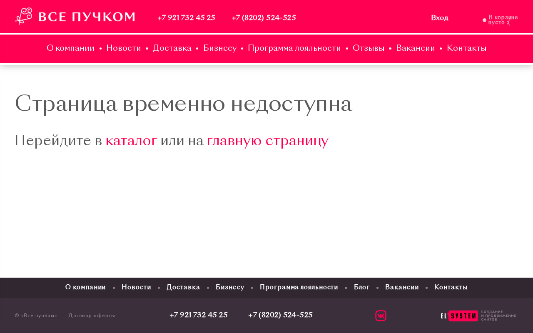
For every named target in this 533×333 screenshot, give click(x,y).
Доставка (172, 49)
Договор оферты (91, 315)
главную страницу (268, 142)
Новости (123, 49)
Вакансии (415, 49)
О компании (71, 49)
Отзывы (368, 49)
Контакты (466, 49)
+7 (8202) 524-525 (264, 18)
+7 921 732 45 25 (186, 18)
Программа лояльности (294, 49)
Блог (362, 288)
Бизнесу (220, 49)
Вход (439, 18)
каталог (131, 142)
